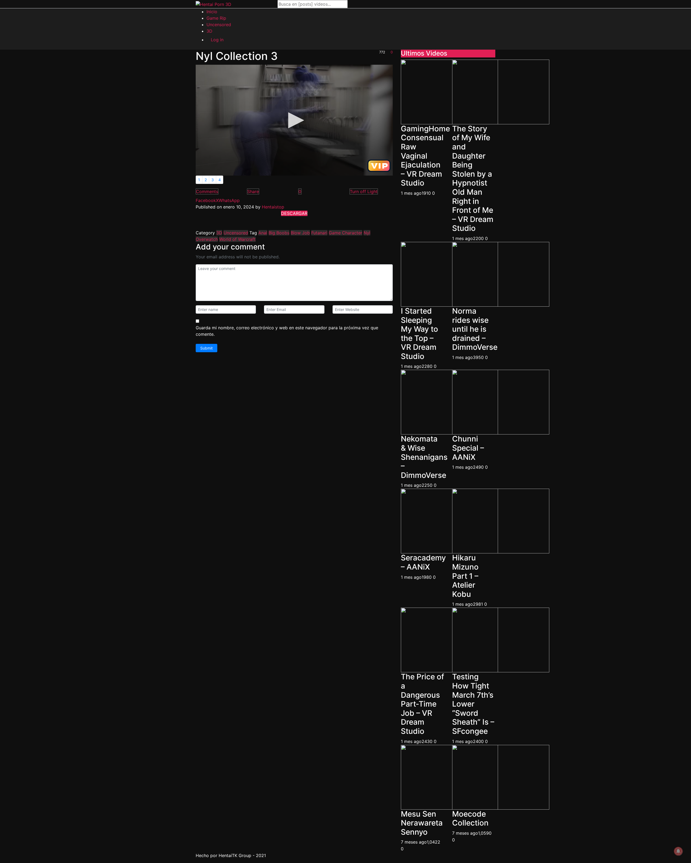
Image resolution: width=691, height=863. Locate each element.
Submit (206, 348)
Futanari (319, 232)
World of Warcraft (237, 239)
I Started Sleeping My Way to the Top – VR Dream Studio (419, 333)
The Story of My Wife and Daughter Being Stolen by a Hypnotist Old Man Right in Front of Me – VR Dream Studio (472, 178)
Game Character (345, 232)
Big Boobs (279, 232)
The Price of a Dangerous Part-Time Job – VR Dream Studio (422, 704)
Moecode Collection (470, 818)
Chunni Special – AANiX (468, 447)
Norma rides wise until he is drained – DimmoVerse (474, 329)
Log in (217, 39)
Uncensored (235, 232)
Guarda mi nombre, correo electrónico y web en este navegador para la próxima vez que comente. (287, 331)
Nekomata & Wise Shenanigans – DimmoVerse (424, 457)
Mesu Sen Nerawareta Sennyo (422, 823)
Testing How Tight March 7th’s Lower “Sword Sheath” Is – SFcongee (473, 704)
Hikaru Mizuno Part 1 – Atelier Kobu (465, 575)
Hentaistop (273, 207)
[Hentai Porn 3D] (213, 4)
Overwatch (207, 239)
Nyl (367, 232)
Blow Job (300, 232)
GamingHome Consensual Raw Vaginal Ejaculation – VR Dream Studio (425, 156)
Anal (262, 232)
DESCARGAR (294, 213)
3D (219, 232)
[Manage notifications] (678, 851)
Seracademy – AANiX (423, 562)
